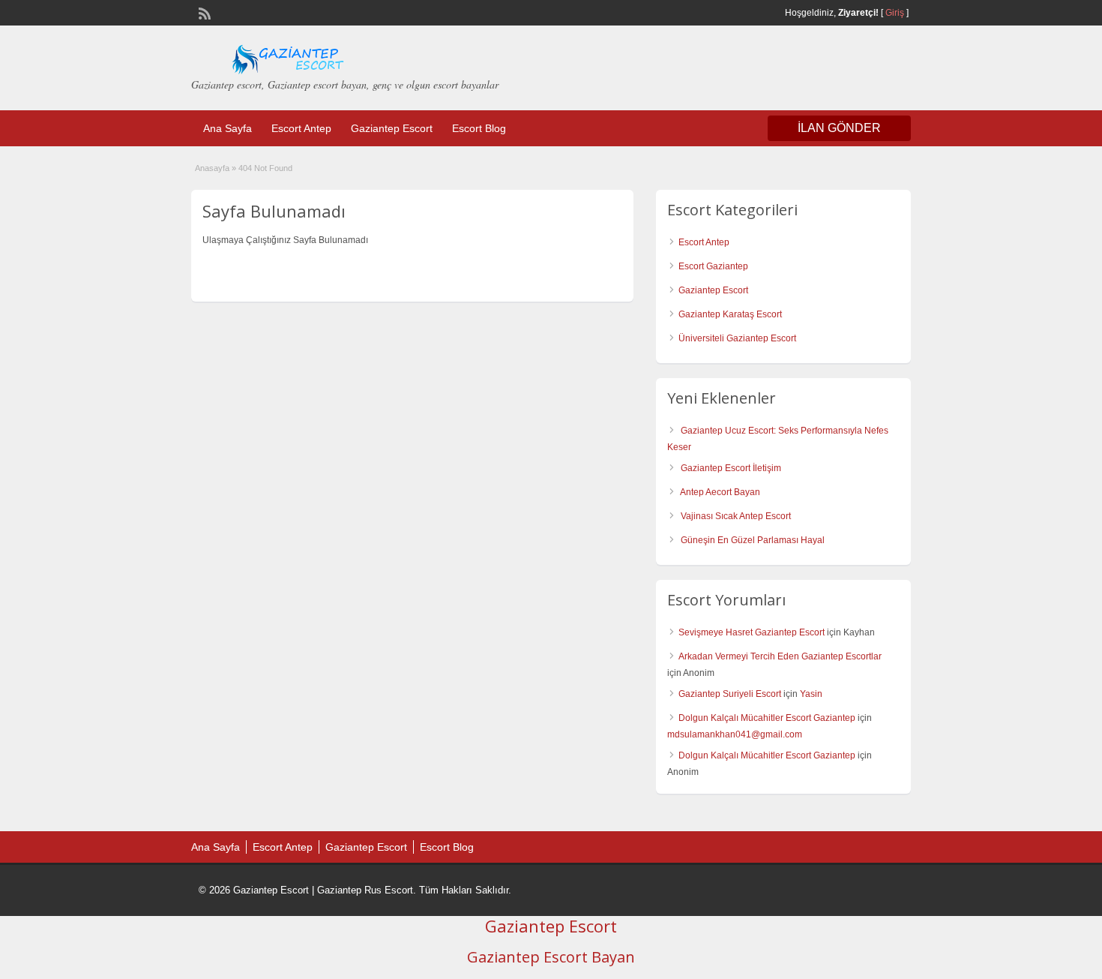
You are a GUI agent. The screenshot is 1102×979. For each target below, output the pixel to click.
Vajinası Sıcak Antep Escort (736, 516)
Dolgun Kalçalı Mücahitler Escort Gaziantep (766, 718)
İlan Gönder (839, 128)
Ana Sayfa (227, 128)
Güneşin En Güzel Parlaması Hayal (753, 540)
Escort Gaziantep (713, 266)
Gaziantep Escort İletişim (731, 468)
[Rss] (203, 12)
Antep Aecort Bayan (720, 492)
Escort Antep (301, 128)
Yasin (811, 694)
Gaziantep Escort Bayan (551, 957)
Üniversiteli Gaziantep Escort (737, 338)
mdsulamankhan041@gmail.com (734, 734)
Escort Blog (479, 128)
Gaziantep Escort (392, 128)
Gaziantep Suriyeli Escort (729, 694)
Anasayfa (212, 168)
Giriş (894, 13)
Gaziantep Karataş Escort (730, 314)
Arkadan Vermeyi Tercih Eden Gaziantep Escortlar (780, 656)
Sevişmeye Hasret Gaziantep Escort (751, 632)
